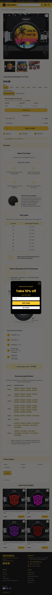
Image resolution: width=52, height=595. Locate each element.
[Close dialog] (39, 283)
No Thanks (26, 308)
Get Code (26, 303)
